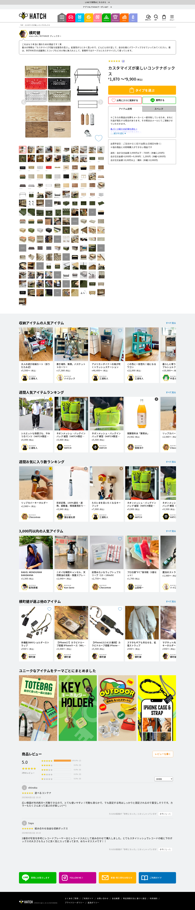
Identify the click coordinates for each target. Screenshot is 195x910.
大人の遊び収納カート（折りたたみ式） (35, 366)
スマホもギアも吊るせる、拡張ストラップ (141, 644)
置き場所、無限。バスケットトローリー (71, 366)
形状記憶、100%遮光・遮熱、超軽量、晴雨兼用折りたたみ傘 (71, 504)
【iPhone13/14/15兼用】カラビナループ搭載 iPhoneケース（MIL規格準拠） (106, 644)
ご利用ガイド (88, 898)
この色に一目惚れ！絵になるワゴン (141, 366)
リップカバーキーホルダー (34, 502)
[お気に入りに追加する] (98, 138)
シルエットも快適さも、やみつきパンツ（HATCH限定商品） (35, 435)
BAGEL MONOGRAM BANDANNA (31, 574)
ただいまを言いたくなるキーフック (106, 504)
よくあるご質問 (72, 898)
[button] (156, 17)
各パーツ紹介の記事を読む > (123, 128)
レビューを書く (163, 754)
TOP (21, 25)
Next (100, 102)
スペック (158, 108)
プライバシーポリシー (75, 902)
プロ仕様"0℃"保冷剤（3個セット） (142, 574)
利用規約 (154, 898)
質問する (160, 100)
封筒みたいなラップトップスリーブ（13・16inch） (106, 574)
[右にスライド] (171, 355)
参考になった (165, 814)
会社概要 (116, 898)
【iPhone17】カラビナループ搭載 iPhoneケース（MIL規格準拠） (71, 644)
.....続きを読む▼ (118, 133)
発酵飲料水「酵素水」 (138, 433)
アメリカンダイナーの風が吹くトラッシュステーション (106, 366)
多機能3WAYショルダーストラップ (35, 644)
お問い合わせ (103, 898)
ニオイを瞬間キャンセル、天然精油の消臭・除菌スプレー (71, 574)
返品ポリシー (93, 902)
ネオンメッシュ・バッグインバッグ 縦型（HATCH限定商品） (71, 435)
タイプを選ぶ (145, 90)
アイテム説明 (125, 108)
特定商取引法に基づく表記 (135, 898)
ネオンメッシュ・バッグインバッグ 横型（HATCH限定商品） (106, 435)
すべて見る (171, 322)
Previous (23, 102)
